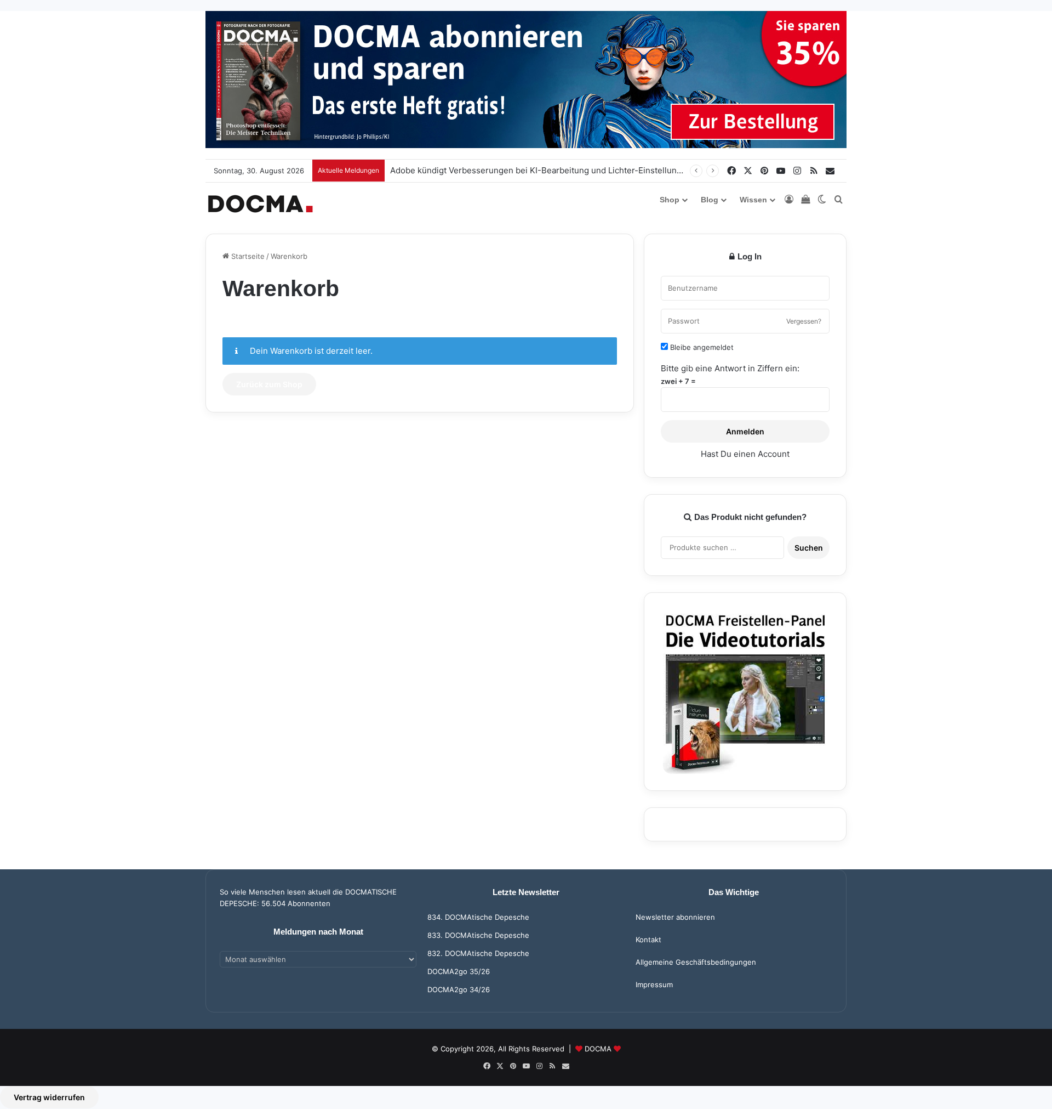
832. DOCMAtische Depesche (478, 953)
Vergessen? (803, 321)
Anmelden (745, 431)
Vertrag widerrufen (49, 1097)
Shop (669, 199)
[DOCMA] (260, 203)
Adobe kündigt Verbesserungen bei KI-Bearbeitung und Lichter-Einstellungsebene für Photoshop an (585, 170)
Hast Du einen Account (745, 454)
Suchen (808, 547)
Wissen (753, 199)
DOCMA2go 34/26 (458, 989)
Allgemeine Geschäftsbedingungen (696, 962)
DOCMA (598, 1048)
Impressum (654, 984)
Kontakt (648, 939)
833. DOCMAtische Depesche (478, 935)
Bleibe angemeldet (701, 347)
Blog (709, 199)
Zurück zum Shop (269, 384)
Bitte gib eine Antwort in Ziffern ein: (730, 368)
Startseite (247, 256)
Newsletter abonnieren (675, 917)
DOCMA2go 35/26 (458, 971)
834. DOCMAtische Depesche (478, 917)
